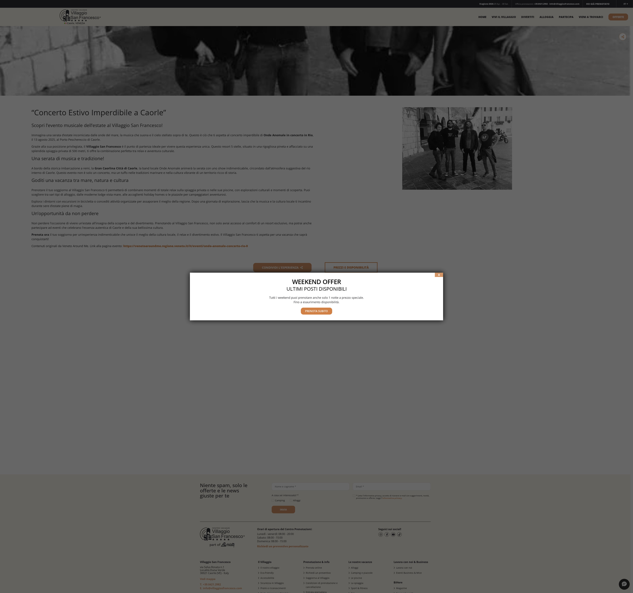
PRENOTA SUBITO (316, 311)
